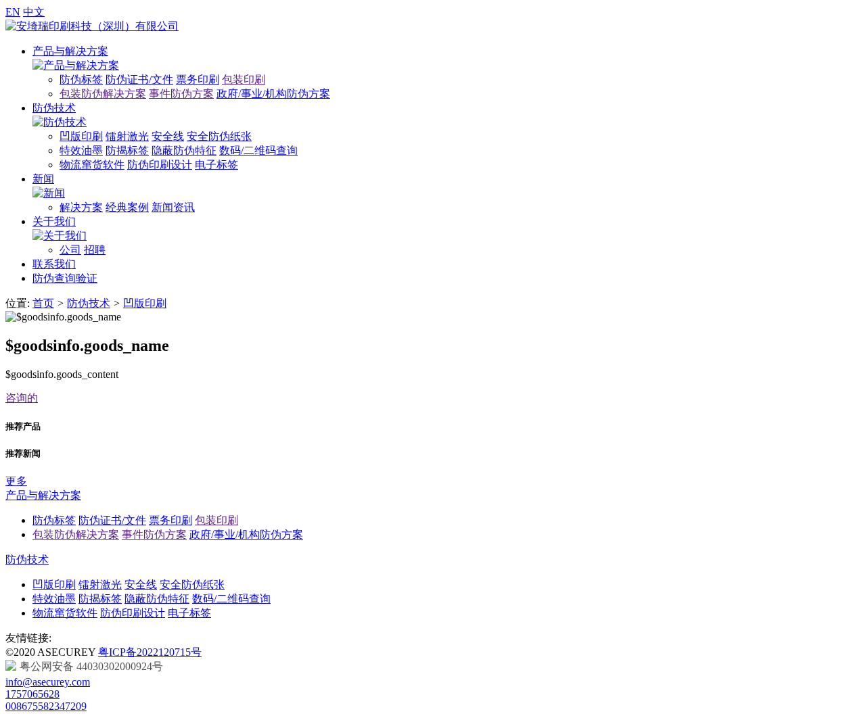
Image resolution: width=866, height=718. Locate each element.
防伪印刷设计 (159, 164)
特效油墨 (81, 150)
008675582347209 (46, 706)
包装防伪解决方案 (103, 93)
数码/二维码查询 (258, 150)
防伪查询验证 (64, 278)
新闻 (43, 179)
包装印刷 (243, 79)
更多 (16, 481)
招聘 (95, 250)
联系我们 (54, 264)
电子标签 (216, 164)
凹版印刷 (81, 136)
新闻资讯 (173, 207)
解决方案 (81, 207)
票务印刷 (197, 79)
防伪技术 (54, 108)
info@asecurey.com (47, 682)
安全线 (168, 136)
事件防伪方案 (181, 93)
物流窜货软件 (92, 164)
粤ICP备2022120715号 (150, 652)
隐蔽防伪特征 (184, 150)
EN (12, 12)
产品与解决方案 (70, 51)
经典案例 (127, 207)
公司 (70, 250)
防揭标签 (127, 150)
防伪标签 (81, 79)
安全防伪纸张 (219, 136)
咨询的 (21, 398)
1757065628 (32, 694)
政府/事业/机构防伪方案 (273, 93)
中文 (34, 12)
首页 (43, 303)
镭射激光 (127, 136)
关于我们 (54, 221)
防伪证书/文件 (139, 79)
